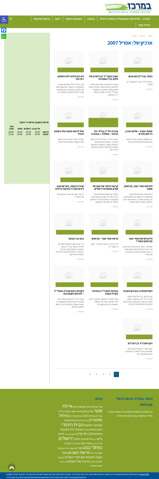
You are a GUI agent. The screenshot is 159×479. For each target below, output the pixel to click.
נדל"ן (9, 477)
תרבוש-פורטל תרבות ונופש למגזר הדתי (124, 474)
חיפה (95, 439)
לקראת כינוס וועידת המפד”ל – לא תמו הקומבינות (69, 292)
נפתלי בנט (92, 447)
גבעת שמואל (70, 420)
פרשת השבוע (79, 452)
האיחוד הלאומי (93, 425)
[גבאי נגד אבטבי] (69, 222)
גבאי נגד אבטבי (76, 238)
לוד (52, 477)
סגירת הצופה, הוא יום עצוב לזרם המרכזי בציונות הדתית (69, 187)
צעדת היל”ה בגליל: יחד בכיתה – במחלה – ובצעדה (104, 133)
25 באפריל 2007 (75, 179)
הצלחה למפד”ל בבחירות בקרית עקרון (105, 292)
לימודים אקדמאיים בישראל (40, 477)
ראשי (150, 36)
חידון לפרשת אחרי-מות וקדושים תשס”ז (140, 240)
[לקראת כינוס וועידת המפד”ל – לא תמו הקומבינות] (69, 275)
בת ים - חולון (25, 474)
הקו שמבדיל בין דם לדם (140, 343)
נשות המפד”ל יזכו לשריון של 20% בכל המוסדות (103, 78)
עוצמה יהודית (69, 448)
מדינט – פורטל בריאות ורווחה (66, 474)
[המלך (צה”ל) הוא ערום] (137, 60)
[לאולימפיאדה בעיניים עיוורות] (137, 275)
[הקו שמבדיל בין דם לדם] (137, 327)
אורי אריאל (97, 406)
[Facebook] (4, 30)
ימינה (77, 439)
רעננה (92, 461)
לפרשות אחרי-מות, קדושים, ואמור (138, 187)
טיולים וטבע (87, 438)
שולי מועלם (74, 461)
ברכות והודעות (83, 420)
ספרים (79, 448)
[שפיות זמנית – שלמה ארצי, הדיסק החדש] (137, 115)
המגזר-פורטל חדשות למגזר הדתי (96, 474)
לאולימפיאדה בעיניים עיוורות (137, 291)
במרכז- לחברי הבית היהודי (64, 477)
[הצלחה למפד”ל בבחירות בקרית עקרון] (103, 275)
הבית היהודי (72, 424)
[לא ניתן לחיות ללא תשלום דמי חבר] (69, 60)
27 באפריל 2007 (144, 179)
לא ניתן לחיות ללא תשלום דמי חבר (71, 78)
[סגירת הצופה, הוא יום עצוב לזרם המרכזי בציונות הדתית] (69, 170)
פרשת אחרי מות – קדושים (105, 238)
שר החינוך (63, 462)
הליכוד (86, 429)
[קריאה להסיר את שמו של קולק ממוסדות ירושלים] (103, 170)
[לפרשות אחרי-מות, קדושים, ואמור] (137, 170)
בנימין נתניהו (76, 415)
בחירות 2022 (89, 416)
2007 (142, 36)
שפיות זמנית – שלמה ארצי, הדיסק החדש (138, 133)
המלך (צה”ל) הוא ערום (140, 76)
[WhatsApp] (4, 36)
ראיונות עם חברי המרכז (80, 457)
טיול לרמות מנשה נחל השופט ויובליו (69, 133)
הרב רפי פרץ (85, 434)
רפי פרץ (86, 461)
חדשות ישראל (24, 477)
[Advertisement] (24, 53)
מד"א (99, 443)
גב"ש (18, 474)
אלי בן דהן (88, 411)
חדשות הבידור (71, 434)
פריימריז (93, 453)
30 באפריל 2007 (144, 69)
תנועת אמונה (96, 465)
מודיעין (94, 444)
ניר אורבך (69, 443)
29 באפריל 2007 (75, 69)
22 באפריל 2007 (110, 284)
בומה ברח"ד (64, 411)
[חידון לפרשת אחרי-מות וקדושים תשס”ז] (137, 222)
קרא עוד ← (148, 89)
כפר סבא (15, 477)
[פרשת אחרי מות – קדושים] (103, 222)
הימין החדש (96, 429)
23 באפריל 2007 (144, 284)
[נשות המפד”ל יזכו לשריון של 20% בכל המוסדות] (103, 60)
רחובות (61, 457)
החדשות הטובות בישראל (46, 474)
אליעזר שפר (77, 411)
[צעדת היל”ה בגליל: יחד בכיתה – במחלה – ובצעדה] (103, 115)
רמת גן (99, 461)
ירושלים (66, 438)
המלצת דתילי (76, 429)
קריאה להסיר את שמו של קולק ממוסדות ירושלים (105, 187)
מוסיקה (77, 443)
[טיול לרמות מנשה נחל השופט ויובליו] (69, 115)
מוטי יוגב (86, 443)
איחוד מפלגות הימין (82, 406)
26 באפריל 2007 (110, 179)
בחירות (99, 416)
